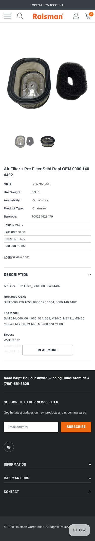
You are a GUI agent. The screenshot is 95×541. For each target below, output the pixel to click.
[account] (76, 16)
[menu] (7, 16)
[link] (9, 447)
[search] (20, 16)
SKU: (8, 184)
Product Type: (14, 208)
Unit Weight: (12, 192)
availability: (12, 200)
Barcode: (10, 216)
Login (8, 257)
